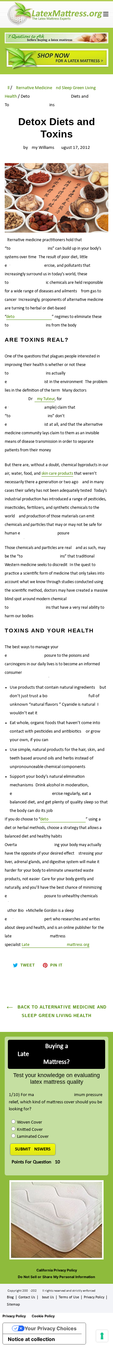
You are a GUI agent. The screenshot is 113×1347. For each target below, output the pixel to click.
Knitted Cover (30, 1129)
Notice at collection (31, 1339)
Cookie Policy (43, 1316)
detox (29, 316)
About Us (47, 1297)
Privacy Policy (94, 1297)
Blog (10, 1297)
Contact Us (27, 1297)
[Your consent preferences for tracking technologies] (102, 1336)
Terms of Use (69, 1297)
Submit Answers (33, 1149)
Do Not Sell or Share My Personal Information (56, 1277)
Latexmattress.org (55, 944)
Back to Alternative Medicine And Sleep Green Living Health (61, 1011)
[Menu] (106, 14)
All (7, 88)
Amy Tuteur (45, 399)
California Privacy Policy (56, 1270)
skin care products (57, 473)
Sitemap (13, 1305)
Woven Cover (29, 1122)
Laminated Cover (33, 1136)
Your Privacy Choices (50, 1328)
